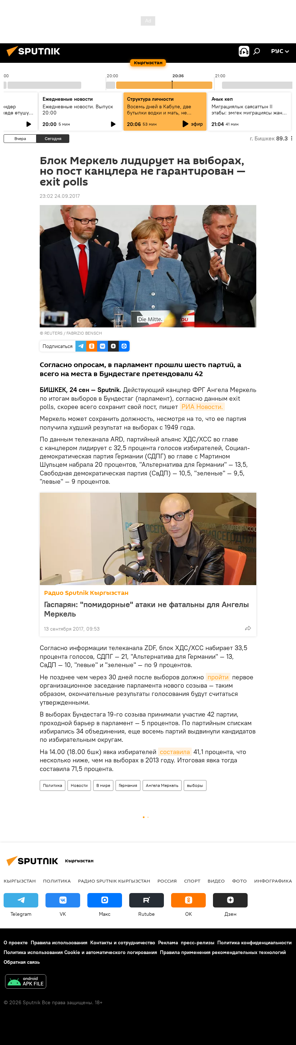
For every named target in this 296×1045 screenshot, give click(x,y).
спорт (192, 881)
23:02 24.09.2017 (60, 196)
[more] (248, 628)
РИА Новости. (202, 406)
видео (216, 881)
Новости (79, 785)
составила (175, 752)
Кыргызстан (20, 881)
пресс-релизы (197, 942)
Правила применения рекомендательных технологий (223, 952)
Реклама (168, 942)
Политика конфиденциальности (254, 942)
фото (239, 881)
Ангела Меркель (162, 785)
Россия (167, 881)
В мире (103, 785)
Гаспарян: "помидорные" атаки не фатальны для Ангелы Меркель (146, 609)
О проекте (16, 942)
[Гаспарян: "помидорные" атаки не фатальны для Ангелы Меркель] (148, 539)
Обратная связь (22, 962)
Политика (52, 785)
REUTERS (53, 333)
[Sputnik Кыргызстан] (35, 57)
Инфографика (273, 881)
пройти (218, 677)
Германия (128, 785)
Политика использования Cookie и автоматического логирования (80, 952)
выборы (195, 785)
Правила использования (59, 942)
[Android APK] (25, 982)
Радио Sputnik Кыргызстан (86, 592)
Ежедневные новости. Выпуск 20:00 (78, 109)
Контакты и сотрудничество (122, 942)
